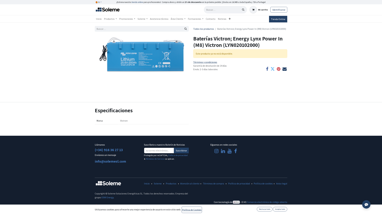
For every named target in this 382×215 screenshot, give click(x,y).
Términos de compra (213, 183)
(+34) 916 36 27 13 (109, 149)
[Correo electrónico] (284, 69)
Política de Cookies (191, 209)
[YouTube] (229, 151)
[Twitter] (273, 69)
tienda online (137, 2)
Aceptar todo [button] (280, 209)
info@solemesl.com (110, 161)
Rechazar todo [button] (264, 209)
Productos (171, 183)
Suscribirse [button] (181, 150)
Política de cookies (263, 183)
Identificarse (278, 9)
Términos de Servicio (155, 159)
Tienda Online (278, 19)
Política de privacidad (178, 155)
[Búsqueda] (243, 9)
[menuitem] (99, 19)
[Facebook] (267, 69)
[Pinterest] (278, 69)
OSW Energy (107, 197)
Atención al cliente (190, 183)
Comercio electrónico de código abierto (267, 202)
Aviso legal (281, 183)
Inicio (147, 183)
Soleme (158, 183)
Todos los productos (203, 28)
